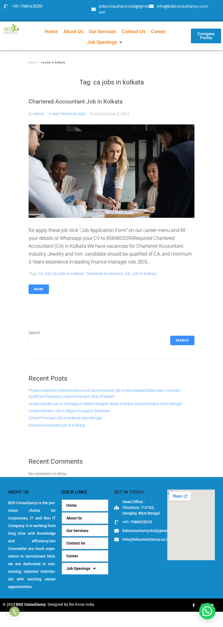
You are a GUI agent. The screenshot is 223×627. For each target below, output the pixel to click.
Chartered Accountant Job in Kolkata (75, 101)
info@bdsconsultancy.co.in (182, 6)
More (39, 289)
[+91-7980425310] (6, 6)
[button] (105, 42)
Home (33, 62)
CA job (44, 273)
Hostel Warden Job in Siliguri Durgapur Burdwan (69, 411)
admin (39, 114)
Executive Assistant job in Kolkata (57, 425)
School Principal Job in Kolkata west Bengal (65, 418)
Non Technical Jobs (69, 114)
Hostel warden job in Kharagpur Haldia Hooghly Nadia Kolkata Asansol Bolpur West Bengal (105, 404)
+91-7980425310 (27, 6)
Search (34, 333)
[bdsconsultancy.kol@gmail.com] (93, 9)
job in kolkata (144, 273)
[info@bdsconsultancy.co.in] (151, 6)
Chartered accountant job (108, 273)
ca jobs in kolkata (68, 273)
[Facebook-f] (193, 605)
